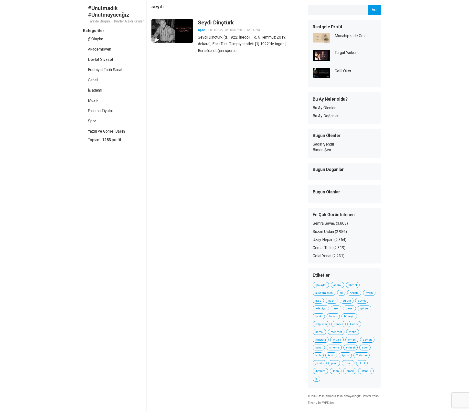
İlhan (335, 371)
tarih (318, 355)
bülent (346, 300)
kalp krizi (321, 324)
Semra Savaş (324, 223)
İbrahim (320, 371)
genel (349, 308)
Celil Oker (343, 71)
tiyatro (345, 355)
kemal (319, 332)
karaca (354, 324)
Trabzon (361, 355)
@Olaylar (95, 39)
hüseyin (349, 316)
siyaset (350, 347)
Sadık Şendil (323, 144)
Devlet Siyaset (100, 59)
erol (336, 308)
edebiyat (320, 308)
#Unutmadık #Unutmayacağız (108, 11)
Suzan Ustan (323, 231)
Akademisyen (99, 49)
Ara (374, 10)
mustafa (320, 339)
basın (331, 300)
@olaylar (320, 285)
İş (316, 378)
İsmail (350, 371)
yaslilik (319, 363)
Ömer (348, 363)
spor (365, 347)
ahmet (353, 285)
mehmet (336, 332)
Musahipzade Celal (351, 35)
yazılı (334, 363)
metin (352, 332)
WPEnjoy (328, 402)
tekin (331, 355)
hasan (333, 316)
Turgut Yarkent (347, 52)
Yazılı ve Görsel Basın (106, 131)
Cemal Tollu (322, 247)
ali (341, 293)
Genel (93, 80)
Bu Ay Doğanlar (326, 116)
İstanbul (366, 371)
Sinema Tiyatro (100, 110)
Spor (92, 121)
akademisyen (324, 293)
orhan (352, 339)
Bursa (256, 30)
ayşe (318, 300)
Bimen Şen (322, 150)
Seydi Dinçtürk (216, 22)
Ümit (362, 363)
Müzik (93, 100)
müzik (337, 339)
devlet (362, 300)
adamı (337, 285)
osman (367, 339)
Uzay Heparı (323, 239)
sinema (334, 347)
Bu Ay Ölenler (324, 107)
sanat (318, 347)
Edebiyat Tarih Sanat (105, 69)
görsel (364, 308)
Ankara (354, 293)
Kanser (338, 324)
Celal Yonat (322, 255)
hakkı (318, 316)
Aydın (369, 293)
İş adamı (95, 90)
